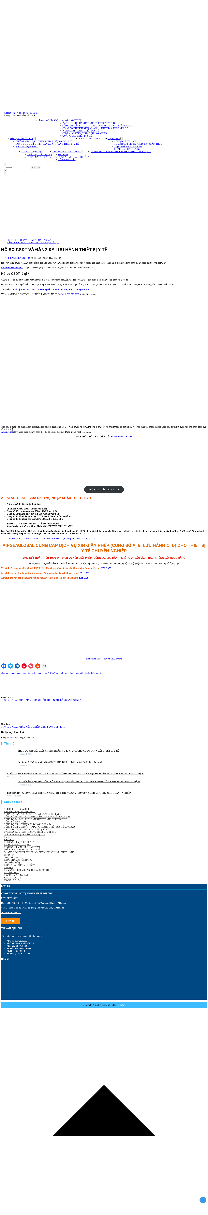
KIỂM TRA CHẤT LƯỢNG (127, 149)
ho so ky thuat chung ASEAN (42, 673)
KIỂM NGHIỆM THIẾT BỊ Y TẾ (19, 842)
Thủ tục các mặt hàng (31, 151)
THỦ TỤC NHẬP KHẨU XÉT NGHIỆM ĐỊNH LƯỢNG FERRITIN (33, 727)
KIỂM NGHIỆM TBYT (27, 146)
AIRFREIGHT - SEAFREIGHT (93, 138)
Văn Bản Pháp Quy (13, 880)
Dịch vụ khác (114, 138)
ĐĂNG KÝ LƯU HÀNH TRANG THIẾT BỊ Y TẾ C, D (88, 123)
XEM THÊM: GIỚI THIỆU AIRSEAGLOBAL (104, 659)
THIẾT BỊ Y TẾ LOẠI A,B (39, 154)
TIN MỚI (8, 867)
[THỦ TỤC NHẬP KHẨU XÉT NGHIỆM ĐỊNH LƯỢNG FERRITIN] (11, 721)
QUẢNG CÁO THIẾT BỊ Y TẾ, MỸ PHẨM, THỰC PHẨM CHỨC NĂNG (39, 852)
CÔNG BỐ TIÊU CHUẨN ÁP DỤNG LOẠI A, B (27, 824)
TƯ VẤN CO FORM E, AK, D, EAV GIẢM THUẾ (138, 144)
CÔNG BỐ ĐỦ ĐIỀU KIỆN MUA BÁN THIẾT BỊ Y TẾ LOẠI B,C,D (95, 128)
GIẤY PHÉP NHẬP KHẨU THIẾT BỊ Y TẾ (24, 834)
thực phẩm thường (12, 862)
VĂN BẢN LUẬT (67, 159)
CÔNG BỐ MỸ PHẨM (125, 141)
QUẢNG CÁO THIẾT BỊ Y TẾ (77, 136)
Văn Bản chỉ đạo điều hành (16, 875)
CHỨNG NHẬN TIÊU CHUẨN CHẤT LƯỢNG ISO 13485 (44, 141)
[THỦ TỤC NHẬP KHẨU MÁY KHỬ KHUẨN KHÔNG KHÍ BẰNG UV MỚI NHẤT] (11, 695)
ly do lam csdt (94, 673)
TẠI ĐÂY (106, 568)
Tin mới (125, 151)
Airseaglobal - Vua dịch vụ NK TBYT (21, 113)
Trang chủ (43, 120)
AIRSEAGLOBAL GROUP (18, 258)
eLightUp (120, 1005)
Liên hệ (132, 151)
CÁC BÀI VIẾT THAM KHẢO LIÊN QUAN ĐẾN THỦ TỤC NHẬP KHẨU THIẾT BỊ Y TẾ (51, 538)
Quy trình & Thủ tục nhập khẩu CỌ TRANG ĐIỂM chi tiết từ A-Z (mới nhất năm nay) (60, 762)
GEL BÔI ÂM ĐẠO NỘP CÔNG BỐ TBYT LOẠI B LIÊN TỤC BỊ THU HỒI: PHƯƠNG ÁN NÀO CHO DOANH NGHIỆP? (79, 781)
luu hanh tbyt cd (63, 673)
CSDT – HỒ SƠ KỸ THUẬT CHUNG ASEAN (84, 133)
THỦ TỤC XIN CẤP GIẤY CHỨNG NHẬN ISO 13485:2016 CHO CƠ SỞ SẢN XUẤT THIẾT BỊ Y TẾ (68, 751)
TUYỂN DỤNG (143, 151)
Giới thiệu (52, 120)
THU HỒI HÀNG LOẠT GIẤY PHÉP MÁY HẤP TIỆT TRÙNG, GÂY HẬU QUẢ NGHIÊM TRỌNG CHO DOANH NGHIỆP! (69, 793)
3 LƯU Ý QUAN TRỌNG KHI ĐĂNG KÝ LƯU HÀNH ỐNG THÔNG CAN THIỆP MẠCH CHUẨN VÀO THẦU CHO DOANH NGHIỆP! (75, 773)
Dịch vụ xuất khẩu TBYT (21, 138)
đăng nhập (14, 737)
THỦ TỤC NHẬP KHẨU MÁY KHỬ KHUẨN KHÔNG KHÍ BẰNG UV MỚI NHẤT (42, 700)
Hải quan (8, 837)
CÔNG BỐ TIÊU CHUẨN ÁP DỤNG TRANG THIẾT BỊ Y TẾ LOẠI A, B (97, 125)
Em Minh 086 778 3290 (12, 267)
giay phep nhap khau (10, 673)
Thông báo (9, 855)
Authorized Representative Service (106, 151)
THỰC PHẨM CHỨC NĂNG (128, 146)
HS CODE (63, 154)
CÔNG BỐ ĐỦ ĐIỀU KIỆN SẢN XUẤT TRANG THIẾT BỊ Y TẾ (47, 144)
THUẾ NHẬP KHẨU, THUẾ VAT (74, 157)
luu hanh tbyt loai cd (79, 673)
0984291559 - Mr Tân (11, 912)
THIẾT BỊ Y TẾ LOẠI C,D (39, 157)
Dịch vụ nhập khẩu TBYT (69, 120)
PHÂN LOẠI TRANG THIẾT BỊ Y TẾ (80, 131)
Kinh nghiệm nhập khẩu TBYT (66, 151)
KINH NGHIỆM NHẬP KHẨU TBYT (22, 847)
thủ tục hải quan (11, 857)
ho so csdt (24, 673)
